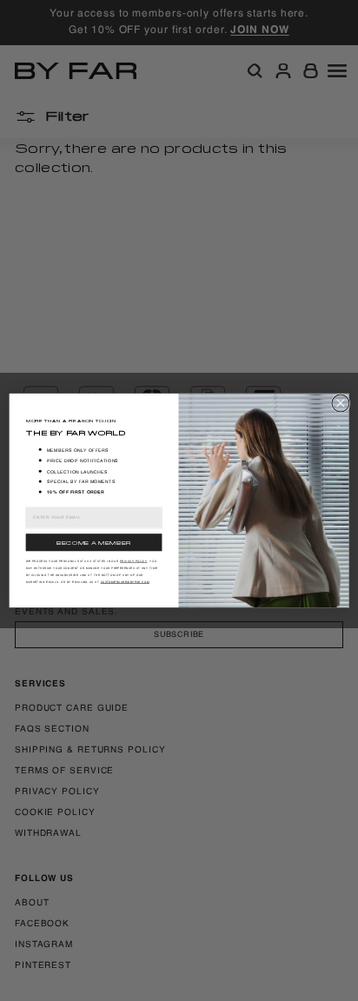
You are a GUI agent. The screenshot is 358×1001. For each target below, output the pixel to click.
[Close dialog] (340, 403)
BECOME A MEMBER (93, 542)
